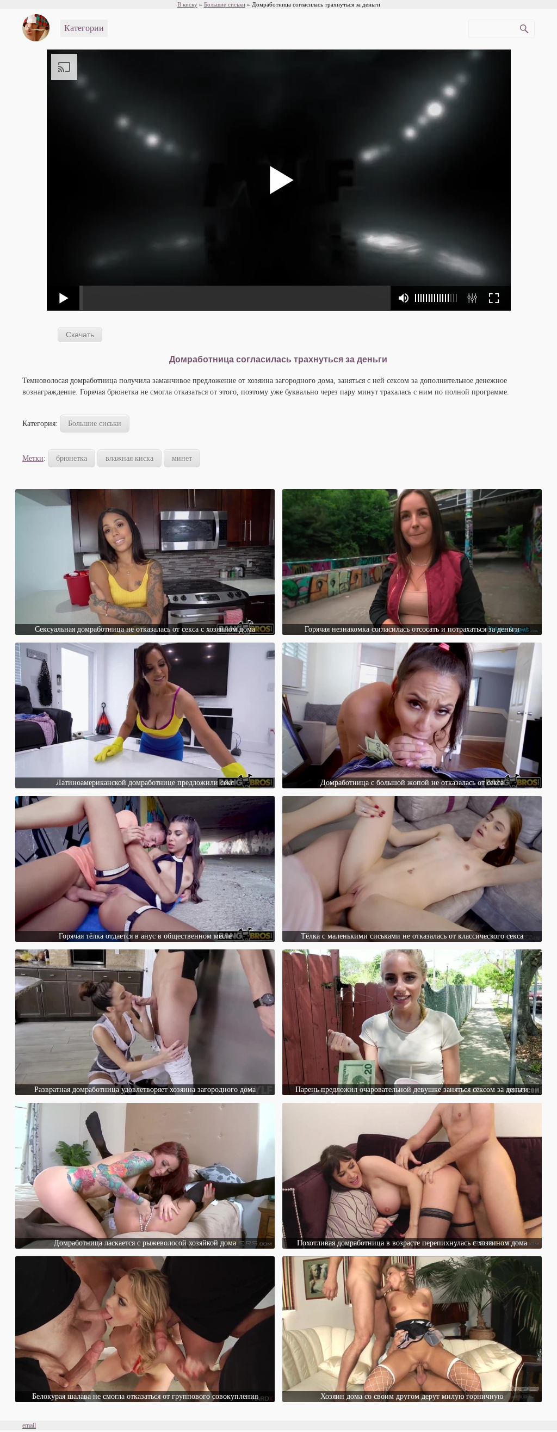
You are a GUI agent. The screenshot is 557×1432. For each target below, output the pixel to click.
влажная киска (129, 458)
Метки (33, 458)
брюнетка (71, 458)
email (29, 1425)
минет (182, 458)
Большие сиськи (94, 423)
